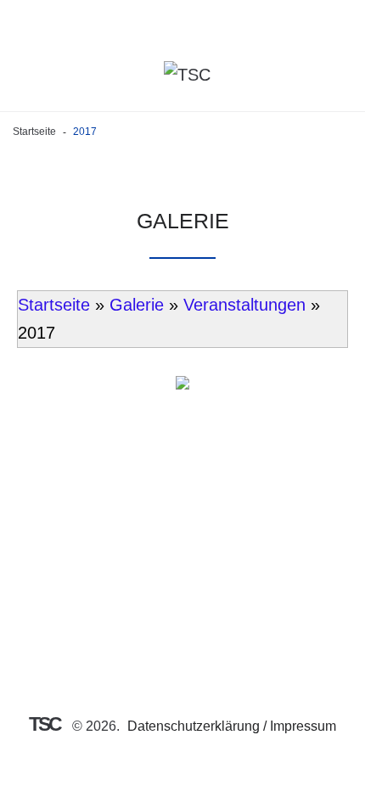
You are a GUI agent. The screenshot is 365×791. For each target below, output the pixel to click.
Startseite (34, 131)
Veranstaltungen (244, 304)
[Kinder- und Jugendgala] (182, 390)
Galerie (137, 304)
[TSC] (187, 74)
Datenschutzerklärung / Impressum (231, 726)
